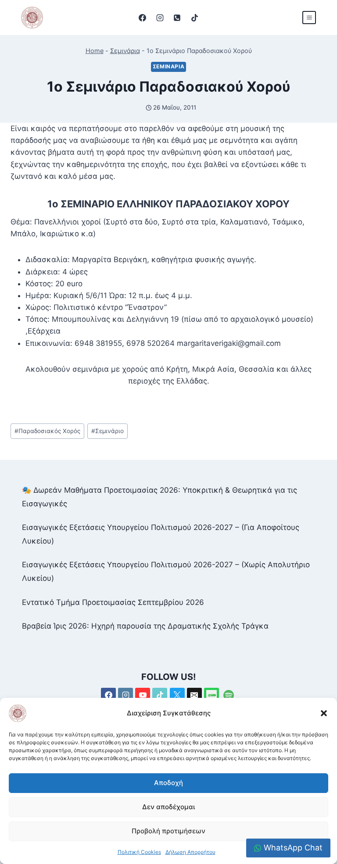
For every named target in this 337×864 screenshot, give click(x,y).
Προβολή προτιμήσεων (168, 831)
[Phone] (177, 17)
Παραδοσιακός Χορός (47, 430)
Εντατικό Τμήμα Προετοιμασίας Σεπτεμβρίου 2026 (113, 602)
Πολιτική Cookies (139, 852)
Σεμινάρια (125, 50)
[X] (177, 695)
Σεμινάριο (107, 430)
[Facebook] (142, 17)
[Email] (194, 695)
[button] (323, 713)
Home (95, 50)
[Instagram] (159, 17)
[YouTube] (142, 695)
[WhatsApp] (211, 695)
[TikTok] (194, 17)
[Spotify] (228, 695)
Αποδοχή (168, 783)
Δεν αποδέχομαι (168, 807)
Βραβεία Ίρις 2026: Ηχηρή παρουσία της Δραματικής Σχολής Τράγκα (145, 626)
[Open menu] (309, 17)
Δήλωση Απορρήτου (190, 852)
